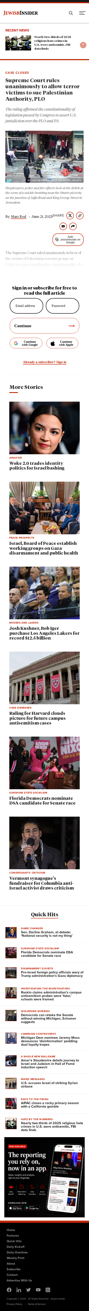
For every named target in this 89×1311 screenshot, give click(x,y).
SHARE (58, 215)
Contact (12, 1274)
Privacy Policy (14, 1304)
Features (13, 1235)
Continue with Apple (66, 343)
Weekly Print (15, 1258)
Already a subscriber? (44, 362)
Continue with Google (30, 343)
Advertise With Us (19, 1280)
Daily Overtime (17, 1252)
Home (11, 1230)
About (11, 1263)
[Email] (63, 226)
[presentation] (83, 45)
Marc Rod (18, 216)
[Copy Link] (80, 215)
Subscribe (14, 1269)
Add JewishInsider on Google (70, 239)
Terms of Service (37, 1304)
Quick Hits (44, 914)
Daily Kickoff (15, 1246)
